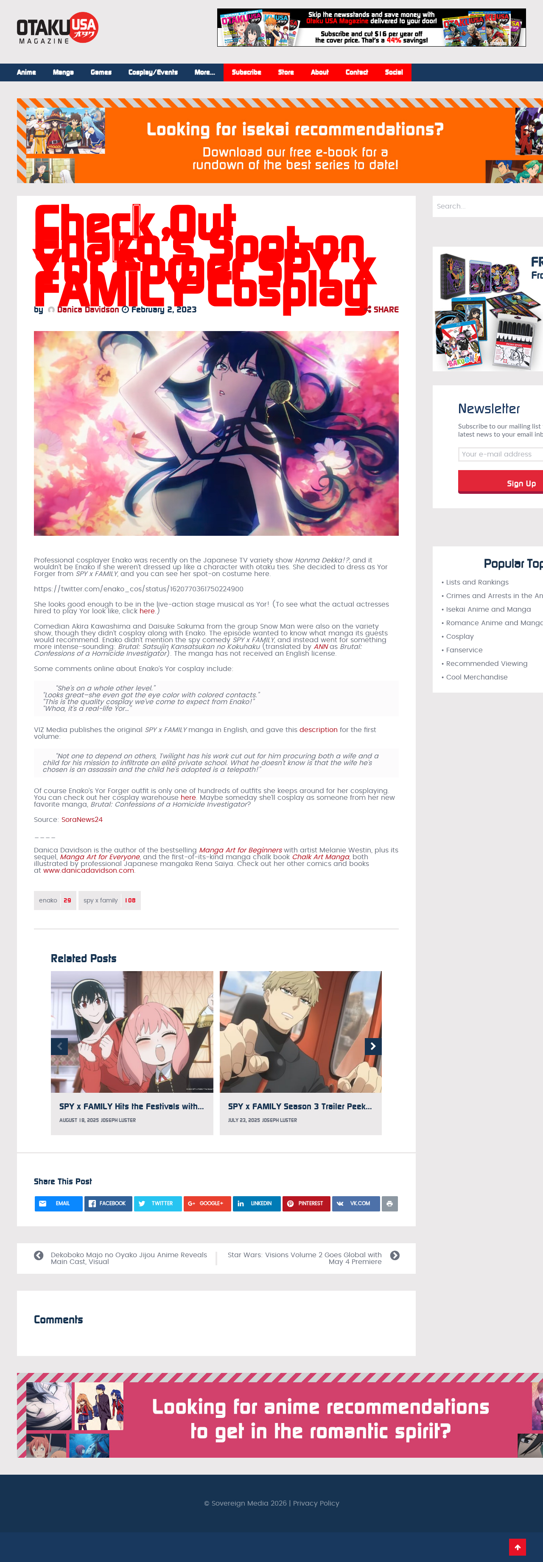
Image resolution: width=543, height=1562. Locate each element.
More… (205, 72)
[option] (132, 1053)
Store (286, 72)
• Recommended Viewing (484, 663)
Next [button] (373, 1046)
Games (101, 72)
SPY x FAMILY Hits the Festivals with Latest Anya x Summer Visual (184, 1106)
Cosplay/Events (153, 72)
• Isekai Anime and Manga (486, 609)
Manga (63, 72)
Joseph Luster (118, 1120)
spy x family (110, 900)
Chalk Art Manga (320, 857)
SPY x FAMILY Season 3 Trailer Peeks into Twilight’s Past (335, 1106)
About (320, 72)
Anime (26, 72)
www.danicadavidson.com (88, 870)
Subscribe (246, 72)
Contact (357, 72)
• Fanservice (462, 650)
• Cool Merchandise (474, 677)
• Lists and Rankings (475, 582)
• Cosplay (457, 636)
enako (55, 900)
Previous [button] (59, 1046)
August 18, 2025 (79, 1120)
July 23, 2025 (244, 1120)
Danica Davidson (87, 309)
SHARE (385, 309)
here (147, 611)
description (318, 730)
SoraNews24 (82, 819)
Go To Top (517, 1547)
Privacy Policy (316, 1503)
